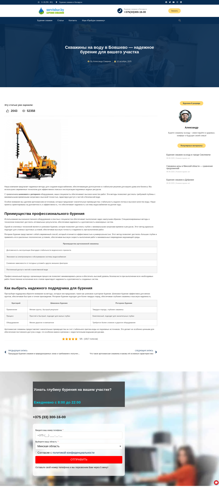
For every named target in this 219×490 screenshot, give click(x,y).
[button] (180, 20)
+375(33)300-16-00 (135, 12)
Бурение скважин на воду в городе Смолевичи (188, 155)
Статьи (60, 20)
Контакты (73, 20)
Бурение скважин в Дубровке (180, 180)
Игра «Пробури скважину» (93, 20)
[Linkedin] (181, 2)
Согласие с (66, 452)
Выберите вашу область (46, 442)
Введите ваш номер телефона (48, 430)
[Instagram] (177, 2)
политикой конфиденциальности (73, 452)
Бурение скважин (44, 20)
